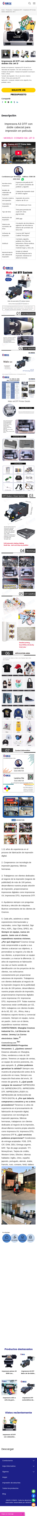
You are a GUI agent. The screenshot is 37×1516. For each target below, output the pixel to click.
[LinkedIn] (17, 102)
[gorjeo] (8, 102)
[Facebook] (2, 102)
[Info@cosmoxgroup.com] (34, 1505)
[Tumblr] (14, 102)
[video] (18, 32)
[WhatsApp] (11, 102)
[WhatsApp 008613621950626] (34, 1491)
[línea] (5, 102)
